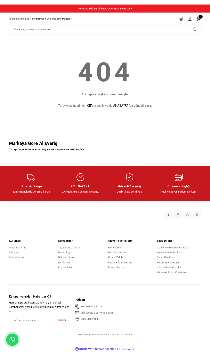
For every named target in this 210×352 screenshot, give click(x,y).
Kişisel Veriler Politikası (170, 252)
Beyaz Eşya (65, 252)
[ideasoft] (83, 349)
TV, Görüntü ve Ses (69, 247)
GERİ (90, 105)
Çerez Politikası (166, 257)
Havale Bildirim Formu (120, 262)
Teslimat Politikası (168, 262)
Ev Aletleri (64, 262)
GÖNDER (61, 320)
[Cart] (198, 18)
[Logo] (40, 19)
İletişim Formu (115, 267)
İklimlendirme (66, 257)
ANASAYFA (120, 105)
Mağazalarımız (17, 247)
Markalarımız (16, 257)
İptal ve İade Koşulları (169, 267)
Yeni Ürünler (114, 247)
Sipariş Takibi (115, 257)
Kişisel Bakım (66, 267)
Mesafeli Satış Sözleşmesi (172, 272)
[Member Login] (189, 18)
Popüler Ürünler (116, 252)
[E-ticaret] (104, 349)
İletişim (13, 252)
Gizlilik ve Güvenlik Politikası (173, 247)
